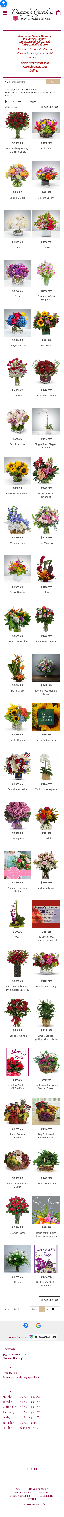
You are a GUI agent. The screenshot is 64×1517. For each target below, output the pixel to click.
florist (32, 1469)
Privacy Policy (23, 1492)
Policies (43, 1492)
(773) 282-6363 (11, 1372)
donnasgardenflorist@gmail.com (21, 1377)
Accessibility (45, 1495)
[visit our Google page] (38, 1325)
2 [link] (47, 1309)
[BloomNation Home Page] (42, 1337)
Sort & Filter (49, 106)
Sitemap (32, 1498)
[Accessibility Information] (3, 3)
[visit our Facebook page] (26, 1325)
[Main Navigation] (5, 13)
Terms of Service (38, 1489)
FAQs (17, 1489)
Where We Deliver (20, 1495)
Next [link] (55, 1309)
